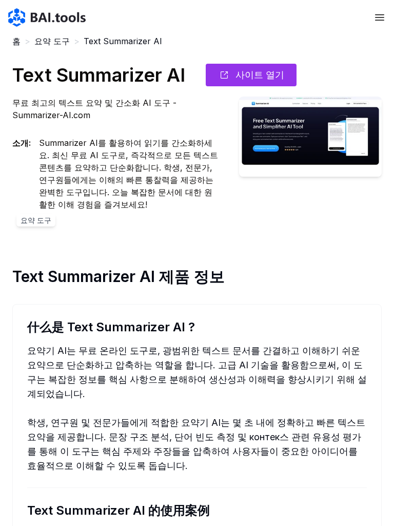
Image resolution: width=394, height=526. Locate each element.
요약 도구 (52, 41)
